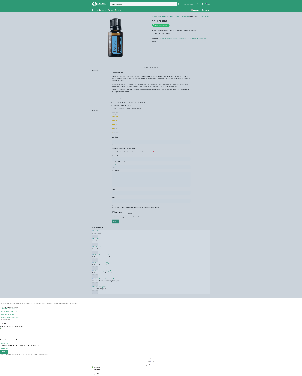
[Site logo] (99, 4)
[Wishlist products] (202, 4)
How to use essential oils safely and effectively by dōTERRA (20, 345)
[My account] (197, 4)
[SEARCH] (178, 4)
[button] (4, 352)
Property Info (4, 343)
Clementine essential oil (8, 340)
